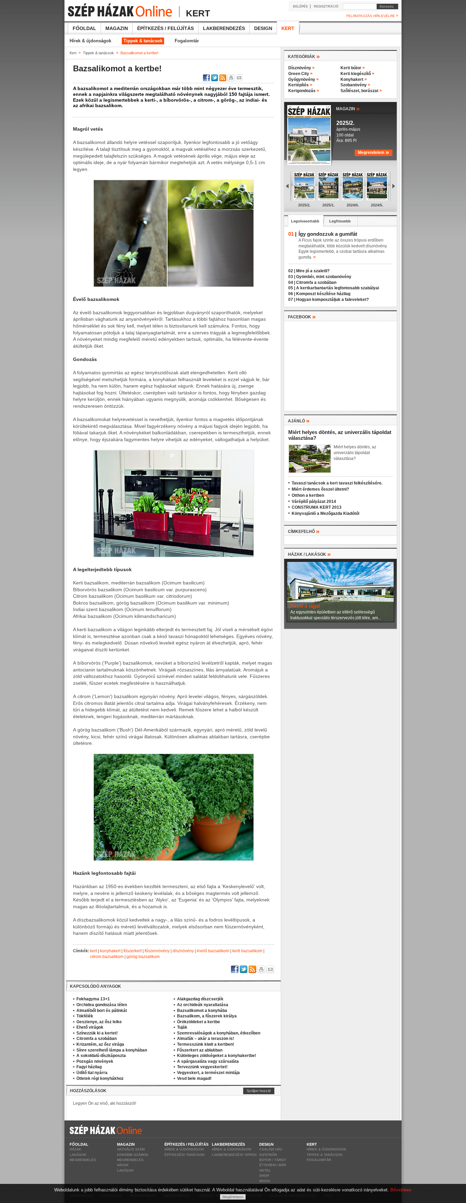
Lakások (78, 1155)
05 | (291, 288)
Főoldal (84, 28)
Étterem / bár (272, 1165)
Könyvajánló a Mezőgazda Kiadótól (325, 513)
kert (93, 950)
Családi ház (270, 1149)
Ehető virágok (89, 1027)
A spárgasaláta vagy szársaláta (208, 1061)
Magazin (116, 28)
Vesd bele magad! (194, 1078)
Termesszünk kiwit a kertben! (205, 1044)
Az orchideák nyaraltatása (202, 1004)
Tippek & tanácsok (142, 40)
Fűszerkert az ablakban (199, 1050)
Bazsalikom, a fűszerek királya (207, 1016)
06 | (291, 293)
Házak (75, 1149)
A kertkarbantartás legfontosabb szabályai (337, 288)
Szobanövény (355, 85)
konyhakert (110, 950)
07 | (291, 299)
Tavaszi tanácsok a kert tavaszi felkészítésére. (337, 483)
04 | (291, 282)
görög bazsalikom (143, 956)
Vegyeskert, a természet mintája (208, 1072)
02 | (291, 271)
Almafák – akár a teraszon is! (205, 1038)
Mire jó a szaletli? (313, 271)
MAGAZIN (348, 108)
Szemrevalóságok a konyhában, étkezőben (218, 1033)
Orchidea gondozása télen (101, 1004)
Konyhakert (353, 79)
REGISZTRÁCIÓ (326, 6)
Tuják (182, 1027)
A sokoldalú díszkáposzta (101, 1055)
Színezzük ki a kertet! (97, 1033)
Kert (287, 28)
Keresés (385, 6)
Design (263, 28)
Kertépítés (300, 85)
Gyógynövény (303, 79)
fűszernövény (157, 950)
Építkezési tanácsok (184, 1155)
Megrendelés (83, 1160)
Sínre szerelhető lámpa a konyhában (111, 1050)
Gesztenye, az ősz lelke (99, 1021)
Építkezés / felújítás (165, 28)
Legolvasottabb (305, 221)
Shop (264, 1175)
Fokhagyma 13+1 (93, 999)
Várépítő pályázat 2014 (314, 501)
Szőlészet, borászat (361, 90)
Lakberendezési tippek (234, 1155)
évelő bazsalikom (213, 950)
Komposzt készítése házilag (323, 293)
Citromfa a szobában (96, 1038)
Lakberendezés (224, 28)
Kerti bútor (352, 68)
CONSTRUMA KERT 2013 (316, 507)
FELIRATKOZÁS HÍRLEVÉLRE (372, 16)
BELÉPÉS (300, 6)
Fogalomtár (187, 40)
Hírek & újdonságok (90, 40)
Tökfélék (84, 1016)
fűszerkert (132, 950)
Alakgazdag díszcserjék (200, 999)
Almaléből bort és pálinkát (101, 1010)
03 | (291, 276)
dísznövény (183, 950)
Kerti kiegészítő (357, 73)
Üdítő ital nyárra (91, 1072)
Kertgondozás (303, 90)
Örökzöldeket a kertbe (198, 1021)
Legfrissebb (340, 221)
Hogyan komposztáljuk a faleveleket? (332, 299)
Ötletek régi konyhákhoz (99, 1078)
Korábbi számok (132, 1155)
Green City (300, 73)
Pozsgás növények (94, 1061)
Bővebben (400, 1189)
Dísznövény (301, 68)
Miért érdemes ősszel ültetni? (320, 489)
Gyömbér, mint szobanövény (323, 276)
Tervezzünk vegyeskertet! (202, 1066)
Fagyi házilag (89, 1066)
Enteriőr (268, 1155)
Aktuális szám (131, 1149)
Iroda (264, 1181)
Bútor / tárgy (272, 1160)
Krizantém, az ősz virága (100, 1044)
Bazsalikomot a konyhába (202, 1010)
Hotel (265, 1170)
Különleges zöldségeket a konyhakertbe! (216, 1055)
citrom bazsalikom (106, 956)
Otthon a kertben (308, 495)
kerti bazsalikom (247, 950)
